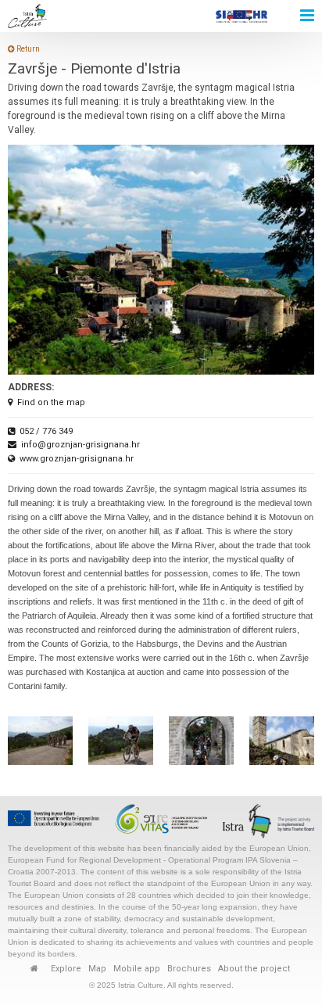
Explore (66, 969)
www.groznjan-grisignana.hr (77, 459)
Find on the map (51, 402)
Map (97, 969)
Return (27, 49)
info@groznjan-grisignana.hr (80, 445)
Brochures (189, 969)
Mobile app (136, 969)
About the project (254, 969)
